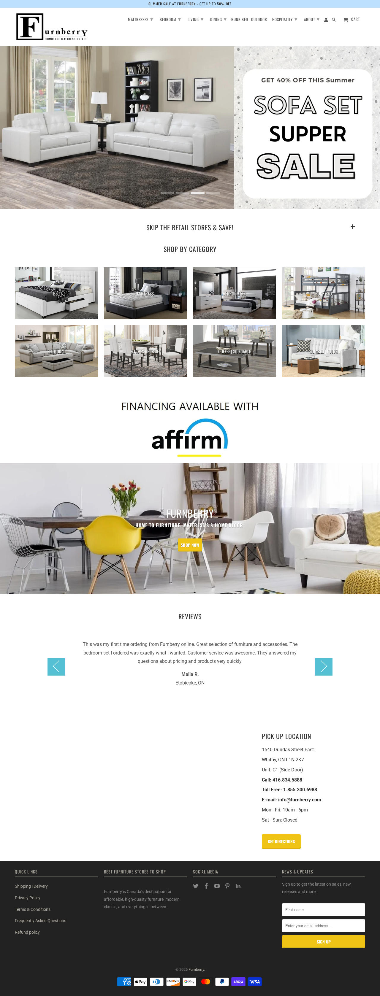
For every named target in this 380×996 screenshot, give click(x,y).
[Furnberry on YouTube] (217, 886)
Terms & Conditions (32, 909)
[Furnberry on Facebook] (207, 886)
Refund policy (27, 932)
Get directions (281, 841)
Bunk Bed (239, 19)
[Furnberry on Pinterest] (228, 886)
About (312, 19)
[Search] (334, 20)
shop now (190, 545)
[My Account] (326, 20)
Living (196, 19)
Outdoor (259, 19)
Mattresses (140, 19)
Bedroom (170, 19)
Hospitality (284, 19)
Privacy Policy (27, 897)
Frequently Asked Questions (40, 920)
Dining (218, 19)
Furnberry (196, 969)
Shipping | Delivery (31, 886)
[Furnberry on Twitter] (196, 886)
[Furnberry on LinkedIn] (238, 886)
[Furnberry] (52, 27)
